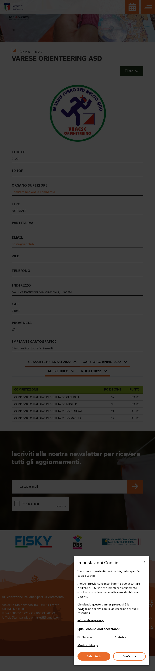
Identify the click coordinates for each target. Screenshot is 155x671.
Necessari (88, 637)
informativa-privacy (91, 620)
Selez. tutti (94, 656)
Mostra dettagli (88, 645)
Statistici (120, 637)
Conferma (129, 656)
